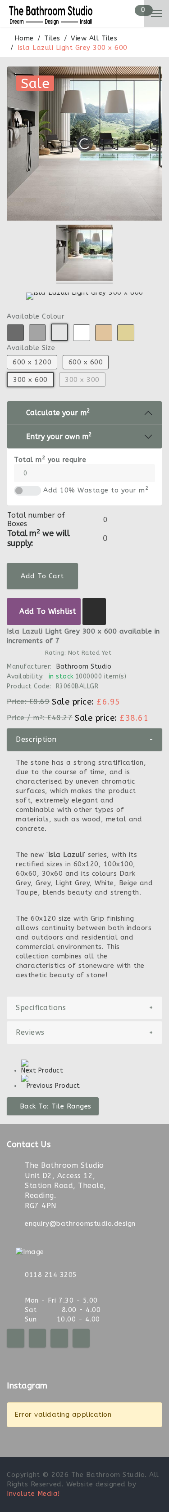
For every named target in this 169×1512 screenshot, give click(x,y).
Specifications (84, 1007)
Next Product (42, 1070)
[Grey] (37, 332)
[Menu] (156, 13)
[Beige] (125, 332)
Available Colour (35, 316)
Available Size (31, 348)
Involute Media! (33, 1494)
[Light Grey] (59, 332)
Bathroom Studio (84, 666)
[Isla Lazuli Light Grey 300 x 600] (84, 254)
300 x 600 (30, 380)
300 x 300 (82, 380)
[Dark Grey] (15, 332)
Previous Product (53, 1086)
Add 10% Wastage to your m (95, 490)
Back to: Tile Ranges (55, 1106)
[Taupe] (103, 332)
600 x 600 (86, 362)
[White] (81, 332)
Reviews (84, 1032)
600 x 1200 (32, 362)
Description (84, 739)
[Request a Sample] (94, 611)
